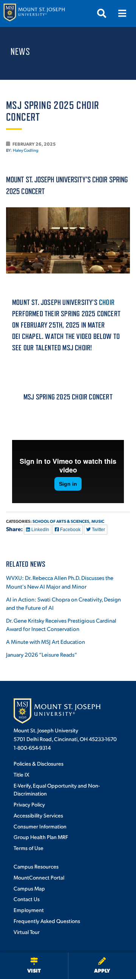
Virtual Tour (27, 931)
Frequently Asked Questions (47, 920)
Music (97, 521)
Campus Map (29, 888)
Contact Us (27, 898)
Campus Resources (36, 866)
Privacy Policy (29, 804)
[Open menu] (122, 13)
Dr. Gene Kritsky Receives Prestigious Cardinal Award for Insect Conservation (61, 624)
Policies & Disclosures (38, 763)
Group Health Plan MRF (41, 836)
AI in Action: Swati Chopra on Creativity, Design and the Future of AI (63, 603)
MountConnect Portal (39, 877)
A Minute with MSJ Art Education (45, 641)
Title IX (21, 774)
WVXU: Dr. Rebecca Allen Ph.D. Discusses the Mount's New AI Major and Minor (59, 582)
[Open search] (101, 13)
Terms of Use (28, 847)
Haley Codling (26, 150)
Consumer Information (40, 826)
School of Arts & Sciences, (61, 521)
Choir (106, 302)
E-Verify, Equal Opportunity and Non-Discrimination (57, 789)
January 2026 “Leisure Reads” (41, 654)
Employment (29, 909)
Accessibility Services (38, 815)
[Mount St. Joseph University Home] (34, 13)
